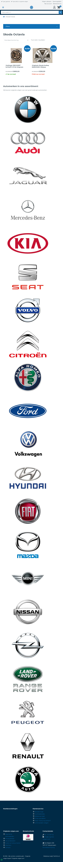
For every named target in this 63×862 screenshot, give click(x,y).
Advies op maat (40, 816)
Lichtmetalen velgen (41, 823)
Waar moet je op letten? (43, 820)
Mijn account (48, 3)
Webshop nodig (47, 856)
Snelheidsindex (40, 814)
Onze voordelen (40, 818)
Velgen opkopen (46, 1)
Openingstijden (57, 1)
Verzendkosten (10, 841)
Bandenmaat (39, 812)
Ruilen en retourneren (12, 843)
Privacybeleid (9, 838)
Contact (7, 847)
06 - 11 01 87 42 (49, 834)
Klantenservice (57, 3)
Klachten (8, 845)
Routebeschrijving (49, 847)
